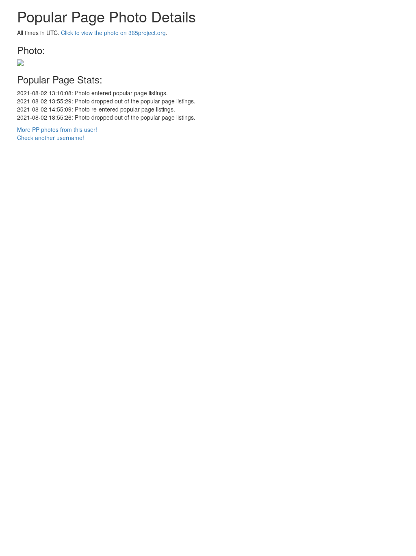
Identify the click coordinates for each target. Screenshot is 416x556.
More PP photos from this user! (57, 129)
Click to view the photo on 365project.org (113, 32)
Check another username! (50, 138)
